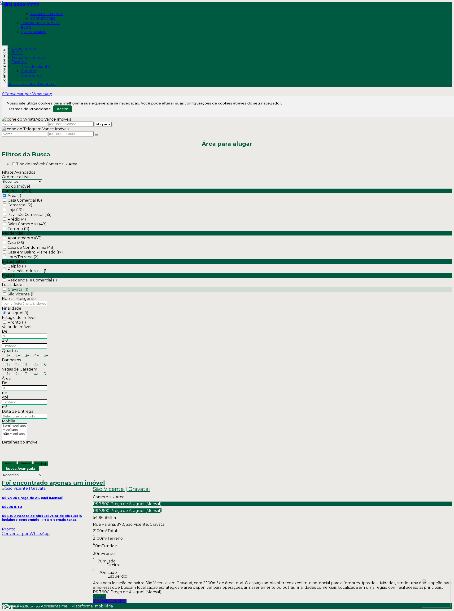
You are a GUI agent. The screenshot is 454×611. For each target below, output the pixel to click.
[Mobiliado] (14, 430)
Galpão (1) (17, 266)
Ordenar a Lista (16, 177)
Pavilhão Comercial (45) (30, 214)
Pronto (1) (17, 322)
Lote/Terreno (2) (23, 257)
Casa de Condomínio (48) (31, 247)
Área (6, 378)
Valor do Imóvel (16, 327)
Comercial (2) (20, 205)
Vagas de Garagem (19, 369)
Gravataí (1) (18, 289)
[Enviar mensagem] (114, 125)
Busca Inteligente (19, 298)
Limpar (25, 464)
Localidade (12, 284)
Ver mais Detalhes (110, 601)
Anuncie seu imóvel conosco (29, 83)
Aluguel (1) (18, 313)
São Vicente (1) (21, 294)
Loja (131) (16, 210)
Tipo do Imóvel (16, 186)
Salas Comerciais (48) (27, 224)
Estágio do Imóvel (18, 317)
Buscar (9, 464)
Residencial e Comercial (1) (32, 280)
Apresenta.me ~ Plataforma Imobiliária (77, 606)
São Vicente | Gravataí (121, 489)
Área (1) (14, 195)
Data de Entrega (17, 411)
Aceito (62, 109)
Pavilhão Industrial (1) (28, 271)
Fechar (40, 464)
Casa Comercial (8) (25, 200)
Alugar (99, 596)
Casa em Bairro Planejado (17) (35, 252)
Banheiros (11, 360)
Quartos (9, 350)
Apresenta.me (7, 605)
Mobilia (8, 421)
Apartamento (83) (25, 238)
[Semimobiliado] (14, 426)
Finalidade (11, 308)
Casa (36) (16, 242)
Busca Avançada (20, 468)
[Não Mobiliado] (14, 434)
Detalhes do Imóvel (20, 442)
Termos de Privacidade (29, 109)
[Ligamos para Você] (4, 66)
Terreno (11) (18, 228)
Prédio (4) (17, 219)
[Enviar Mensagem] (96, 135)
